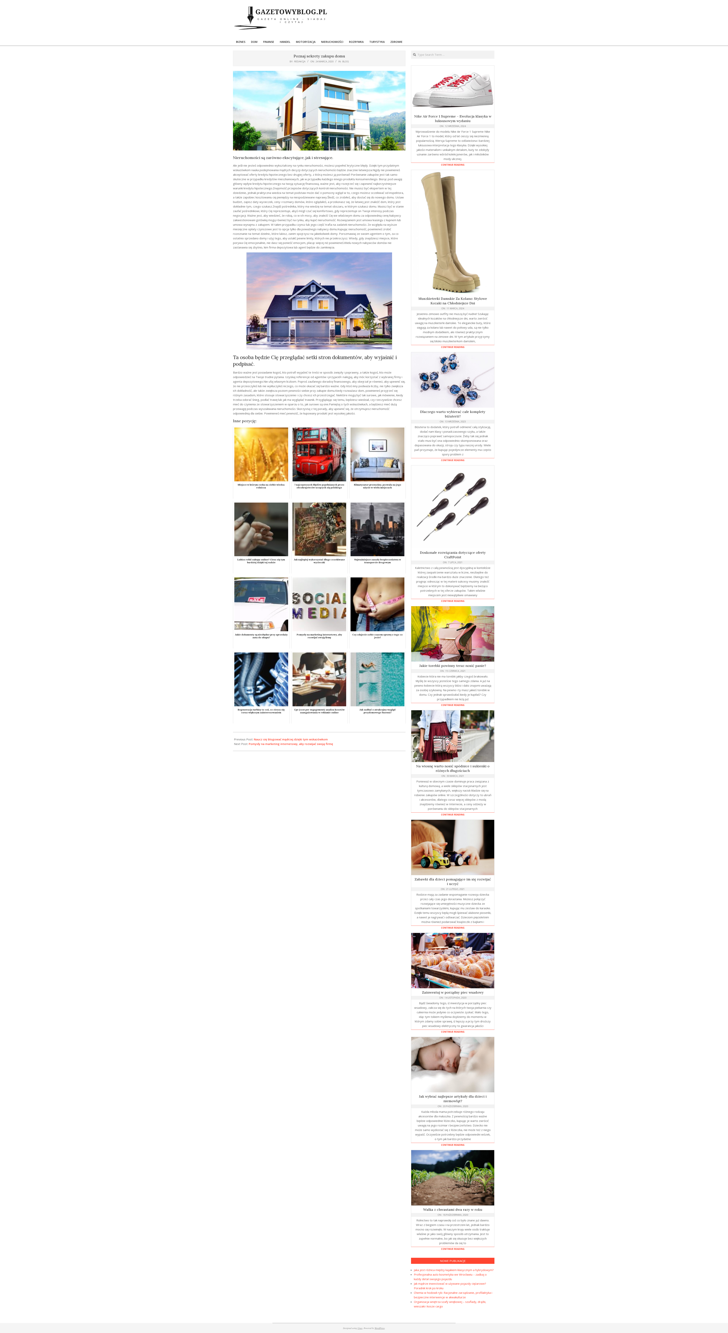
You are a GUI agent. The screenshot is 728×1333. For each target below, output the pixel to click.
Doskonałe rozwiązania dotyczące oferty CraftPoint (453, 554)
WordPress (380, 1328)
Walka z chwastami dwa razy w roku (452, 1209)
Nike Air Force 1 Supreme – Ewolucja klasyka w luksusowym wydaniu (452, 118)
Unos (360, 1328)
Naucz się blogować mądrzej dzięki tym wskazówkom (291, 739)
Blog (345, 61)
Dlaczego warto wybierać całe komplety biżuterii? (452, 414)
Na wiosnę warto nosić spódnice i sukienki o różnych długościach (453, 768)
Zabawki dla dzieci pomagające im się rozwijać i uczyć (453, 881)
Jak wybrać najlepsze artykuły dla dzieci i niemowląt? (453, 1098)
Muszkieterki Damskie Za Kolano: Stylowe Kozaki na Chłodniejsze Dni (452, 300)
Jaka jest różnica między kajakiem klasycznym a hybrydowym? (454, 1270)
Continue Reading (452, 164)
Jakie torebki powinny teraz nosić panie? (452, 665)
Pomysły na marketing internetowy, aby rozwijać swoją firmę (291, 744)
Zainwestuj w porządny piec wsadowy (453, 992)
